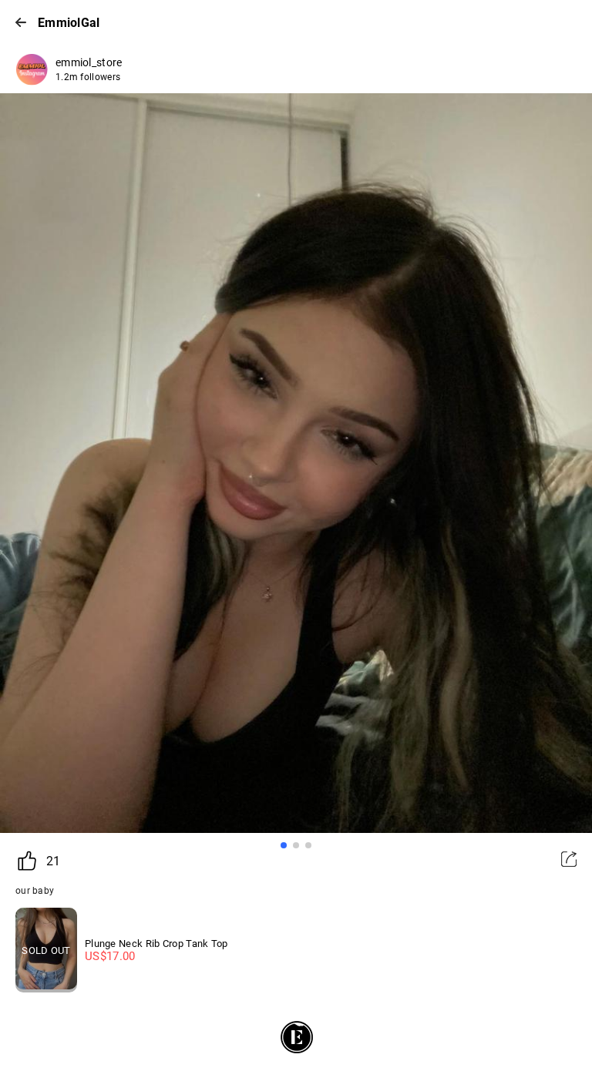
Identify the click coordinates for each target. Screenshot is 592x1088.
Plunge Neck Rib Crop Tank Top (156, 943)
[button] (284, 845)
